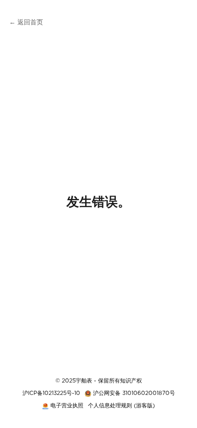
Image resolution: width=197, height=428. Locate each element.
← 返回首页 (26, 22)
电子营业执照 (66, 405)
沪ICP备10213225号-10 (51, 393)
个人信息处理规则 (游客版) (121, 405)
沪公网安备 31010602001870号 (134, 393)
